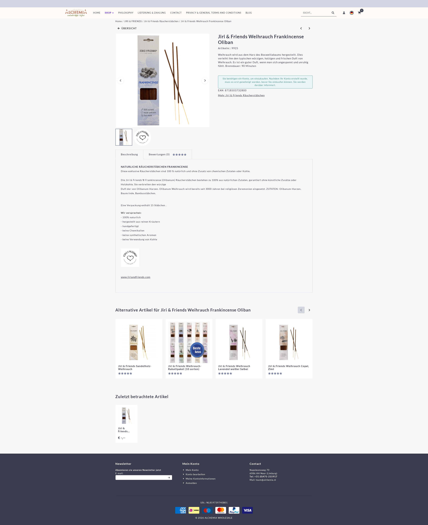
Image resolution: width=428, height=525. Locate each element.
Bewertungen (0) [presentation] (159, 154)
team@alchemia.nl (266, 480)
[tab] (129, 154)
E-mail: (143, 473)
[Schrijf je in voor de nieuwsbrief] (169, 477)
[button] (109, 13)
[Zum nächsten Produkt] (309, 28)
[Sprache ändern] (351, 13)
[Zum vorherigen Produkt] (301, 28)
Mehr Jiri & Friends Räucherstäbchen (241, 95)
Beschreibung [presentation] (129, 154)
